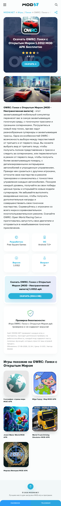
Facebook (15, 503)
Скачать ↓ (31, 64)
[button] (56, 4)
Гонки (28, 12)
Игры (20, 12)
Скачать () (30, 296)
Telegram (45, 503)
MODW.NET (9, 12)
